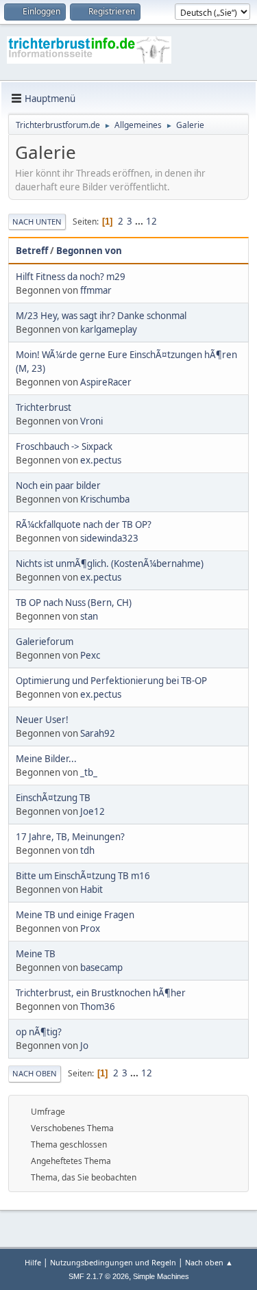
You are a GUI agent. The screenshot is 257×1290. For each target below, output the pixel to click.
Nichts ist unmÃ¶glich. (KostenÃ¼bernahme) (110, 563)
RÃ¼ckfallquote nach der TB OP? (83, 524)
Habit (91, 889)
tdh (87, 850)
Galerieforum (44, 641)
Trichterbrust (43, 407)
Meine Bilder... (46, 758)
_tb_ (88, 772)
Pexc (90, 655)
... (140, 221)
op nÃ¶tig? (39, 1032)
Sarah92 (97, 733)
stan (89, 616)
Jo (84, 1045)
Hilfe (33, 1262)
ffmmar (96, 290)
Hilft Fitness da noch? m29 (70, 276)
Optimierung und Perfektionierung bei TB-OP (111, 680)
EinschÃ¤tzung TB (53, 798)
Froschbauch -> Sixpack (64, 446)
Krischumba (105, 499)
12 (151, 221)
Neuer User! (42, 719)
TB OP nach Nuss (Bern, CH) (74, 602)
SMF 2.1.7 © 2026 (99, 1276)
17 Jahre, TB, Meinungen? (70, 837)
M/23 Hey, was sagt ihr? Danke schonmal (101, 315)
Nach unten (37, 221)
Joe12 (92, 811)
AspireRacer (106, 382)
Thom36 (97, 1006)
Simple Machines (161, 1276)
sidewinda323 (109, 538)
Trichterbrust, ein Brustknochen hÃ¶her (101, 993)
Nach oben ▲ (209, 1262)
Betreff (32, 250)
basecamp (101, 967)
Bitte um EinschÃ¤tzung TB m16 (83, 876)
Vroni (91, 421)
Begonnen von (89, 250)
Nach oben (34, 1073)
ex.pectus (100, 460)
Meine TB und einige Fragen (75, 915)
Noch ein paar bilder (58, 485)
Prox (90, 928)
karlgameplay (108, 329)
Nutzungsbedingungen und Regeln (113, 1262)
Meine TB (36, 954)
